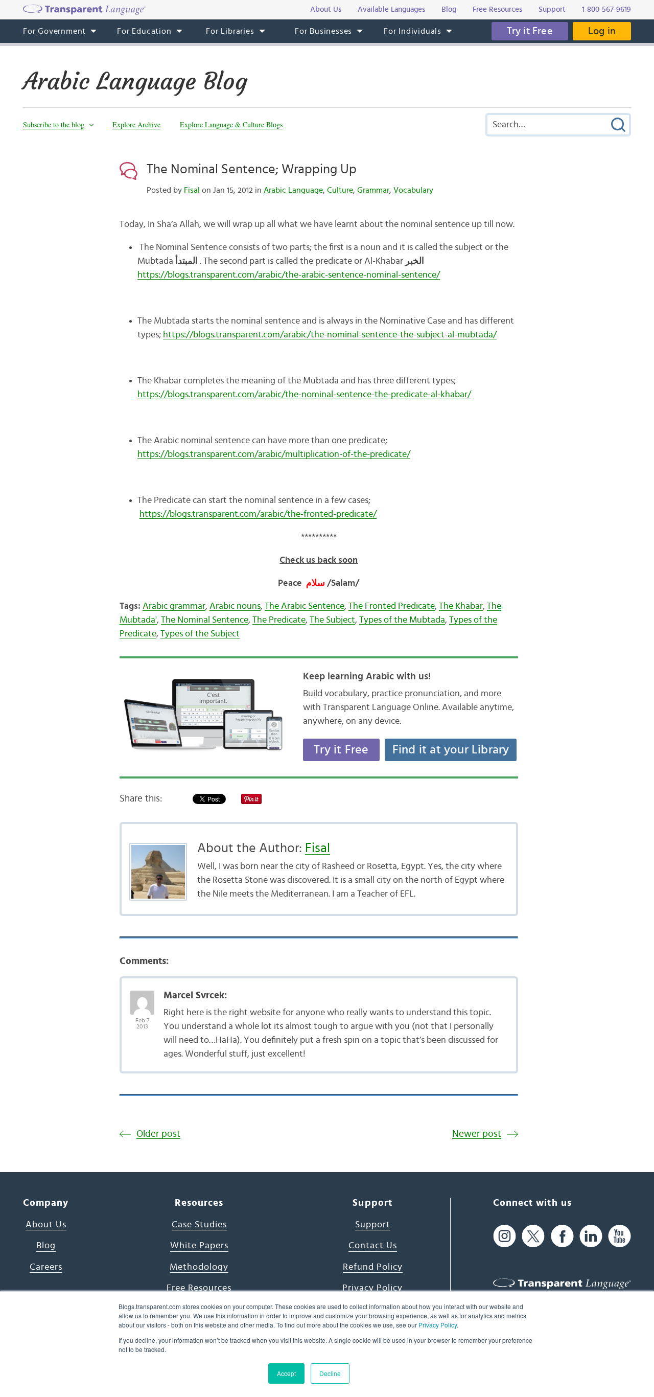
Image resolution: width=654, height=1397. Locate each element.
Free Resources (199, 1288)
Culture (340, 190)
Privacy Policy (437, 1324)
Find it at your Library (450, 750)
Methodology (199, 1267)
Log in (602, 31)
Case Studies (199, 1224)
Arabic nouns (235, 606)
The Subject (332, 620)
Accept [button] (286, 1373)
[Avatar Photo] (142, 997)
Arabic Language (293, 190)
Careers (46, 1267)
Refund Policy (373, 1267)
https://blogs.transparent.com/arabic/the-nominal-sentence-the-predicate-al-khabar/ (304, 394)
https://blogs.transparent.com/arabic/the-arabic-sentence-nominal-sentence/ (288, 275)
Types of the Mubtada (402, 620)
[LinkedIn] (590, 1236)
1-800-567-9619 (606, 9)
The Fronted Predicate (391, 606)
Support (372, 1224)
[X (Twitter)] (533, 1236)
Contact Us (372, 1245)
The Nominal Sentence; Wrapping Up (252, 169)
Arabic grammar (174, 606)
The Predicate (279, 620)
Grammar (373, 190)
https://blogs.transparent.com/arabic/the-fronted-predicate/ (258, 514)
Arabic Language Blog (135, 81)
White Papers (199, 1245)
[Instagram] (504, 1236)
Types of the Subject (200, 633)
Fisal (192, 190)
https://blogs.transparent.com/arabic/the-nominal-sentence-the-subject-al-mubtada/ (330, 334)
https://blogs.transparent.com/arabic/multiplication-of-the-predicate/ (273, 454)
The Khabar (461, 606)
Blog (46, 1245)
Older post (158, 1134)
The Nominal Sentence (204, 620)
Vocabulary (413, 190)
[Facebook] (562, 1236)
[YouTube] (619, 1236)
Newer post (476, 1134)
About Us (46, 1224)
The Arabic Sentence (304, 606)
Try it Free (530, 31)
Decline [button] (330, 1373)
